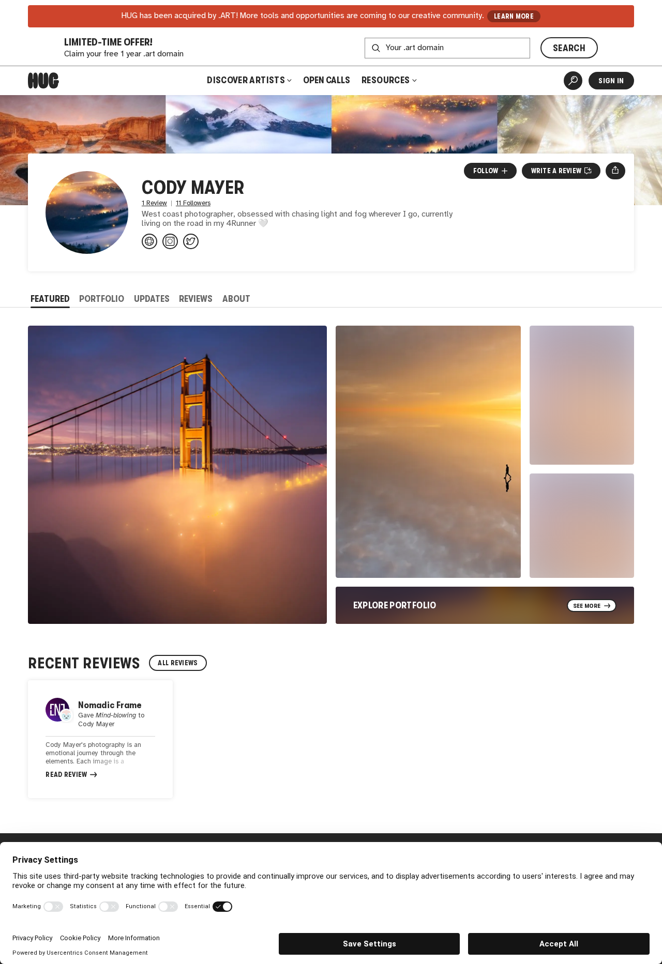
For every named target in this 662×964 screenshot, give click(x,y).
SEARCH (569, 48)
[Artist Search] (573, 80)
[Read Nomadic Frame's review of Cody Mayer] (100, 739)
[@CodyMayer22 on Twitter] (191, 241)
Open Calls (326, 80)
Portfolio (101, 299)
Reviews (196, 299)
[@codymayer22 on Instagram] (170, 241)
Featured (50, 299)
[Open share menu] (615, 170)
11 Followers (193, 203)
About (236, 299)
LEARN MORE (514, 16)
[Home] (43, 80)
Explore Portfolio (395, 605)
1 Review (154, 203)
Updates (152, 299)
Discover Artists (246, 80)
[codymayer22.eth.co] (149, 241)
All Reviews (178, 663)
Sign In (611, 80)
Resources (387, 80)
